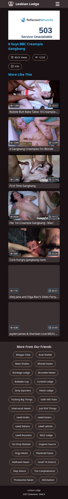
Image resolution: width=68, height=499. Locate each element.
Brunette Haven (46, 372)
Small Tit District (47, 462)
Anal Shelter (45, 354)
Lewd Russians (23, 435)
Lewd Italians (22, 426)
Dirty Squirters (23, 390)
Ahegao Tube (23, 354)
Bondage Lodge (21, 372)
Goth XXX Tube (49, 399)
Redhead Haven (21, 462)
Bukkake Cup (22, 381)
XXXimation (48, 479)
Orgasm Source (47, 444)
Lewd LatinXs (45, 426)
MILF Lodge (46, 435)
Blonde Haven (45, 363)
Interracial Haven (21, 408)
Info (16, 66)
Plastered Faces (44, 453)
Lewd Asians (44, 417)
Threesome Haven (24, 479)
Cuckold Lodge (45, 381)
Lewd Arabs (23, 417)
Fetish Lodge (46, 390)
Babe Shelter (22, 363)
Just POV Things (47, 408)
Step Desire (19, 471)
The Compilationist (44, 471)
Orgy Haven (21, 453)
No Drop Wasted (21, 444)
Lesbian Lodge (27, 4)
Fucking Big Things (22, 399)
